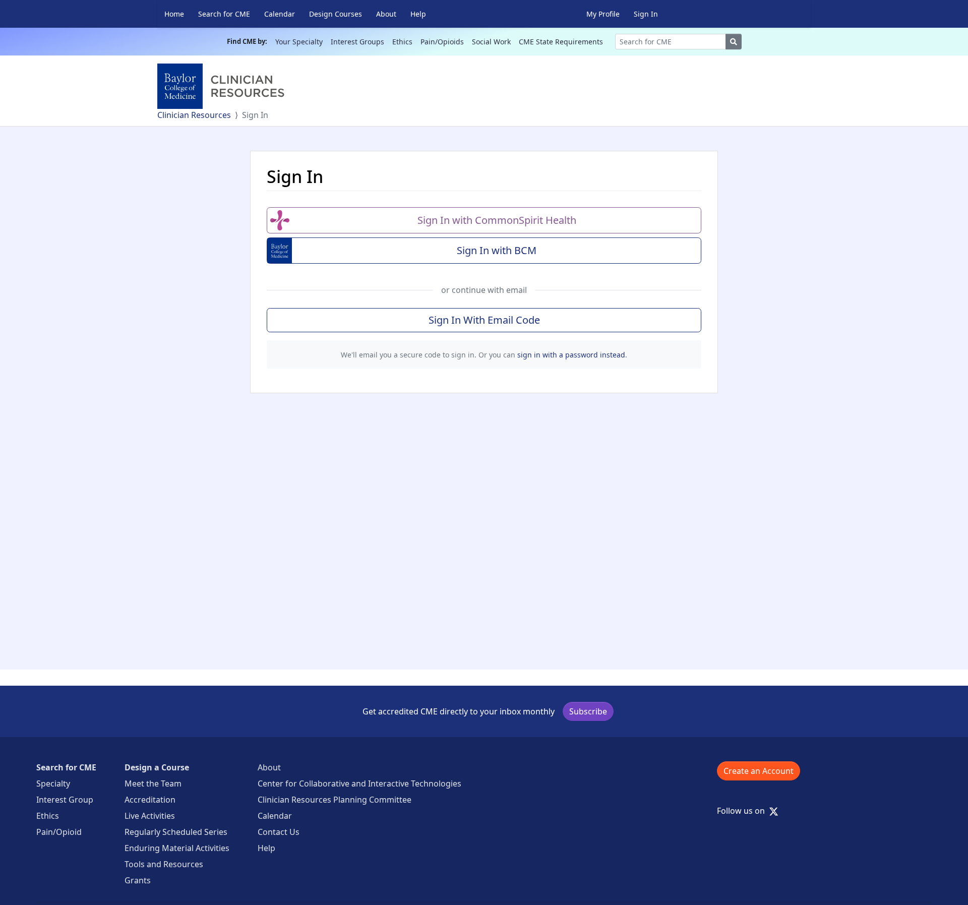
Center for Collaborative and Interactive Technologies (359, 783)
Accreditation (150, 799)
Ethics (402, 41)
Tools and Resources (164, 864)
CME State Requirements (561, 41)
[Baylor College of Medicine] (222, 86)
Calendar (279, 14)
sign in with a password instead (571, 354)
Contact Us (278, 831)
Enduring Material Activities (177, 848)
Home (174, 14)
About (386, 14)
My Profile (603, 14)
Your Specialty (299, 41)
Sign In (646, 14)
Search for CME (224, 14)
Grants (138, 880)
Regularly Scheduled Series (176, 831)
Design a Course (157, 767)
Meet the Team (153, 783)
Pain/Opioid (59, 831)
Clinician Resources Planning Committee (334, 799)
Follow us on (744, 810)
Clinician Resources (194, 114)
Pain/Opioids (442, 41)
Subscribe (588, 711)
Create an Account (758, 770)
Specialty (53, 783)
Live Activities (150, 815)
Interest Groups (357, 41)
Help (418, 14)
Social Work (491, 41)
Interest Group (64, 799)
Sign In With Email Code (484, 320)
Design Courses (335, 14)
